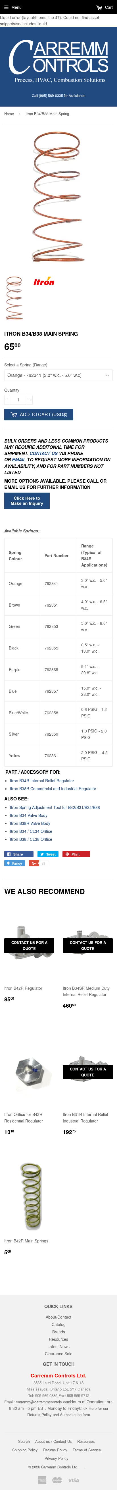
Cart (108, 7)
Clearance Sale (58, 1353)
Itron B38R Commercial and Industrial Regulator (53, 788)
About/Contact (58, 1317)
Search (24, 1441)
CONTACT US (44, 453)
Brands (58, 1332)
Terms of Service (87, 1449)
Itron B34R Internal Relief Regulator (42, 780)
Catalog (59, 1324)
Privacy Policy (56, 1458)
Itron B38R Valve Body (30, 823)
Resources (58, 1339)
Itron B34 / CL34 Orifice (31, 831)
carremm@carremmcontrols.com (43, 1401)
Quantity (11, 390)
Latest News (58, 1346)
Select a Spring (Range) (25, 365)
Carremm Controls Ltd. (59, 1467)
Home (9, 113)
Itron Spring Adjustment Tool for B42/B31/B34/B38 (55, 807)
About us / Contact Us (53, 1441)
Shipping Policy (25, 1449)
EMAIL (19, 459)
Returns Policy (55, 1449)
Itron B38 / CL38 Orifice (31, 839)
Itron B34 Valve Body (28, 815)
